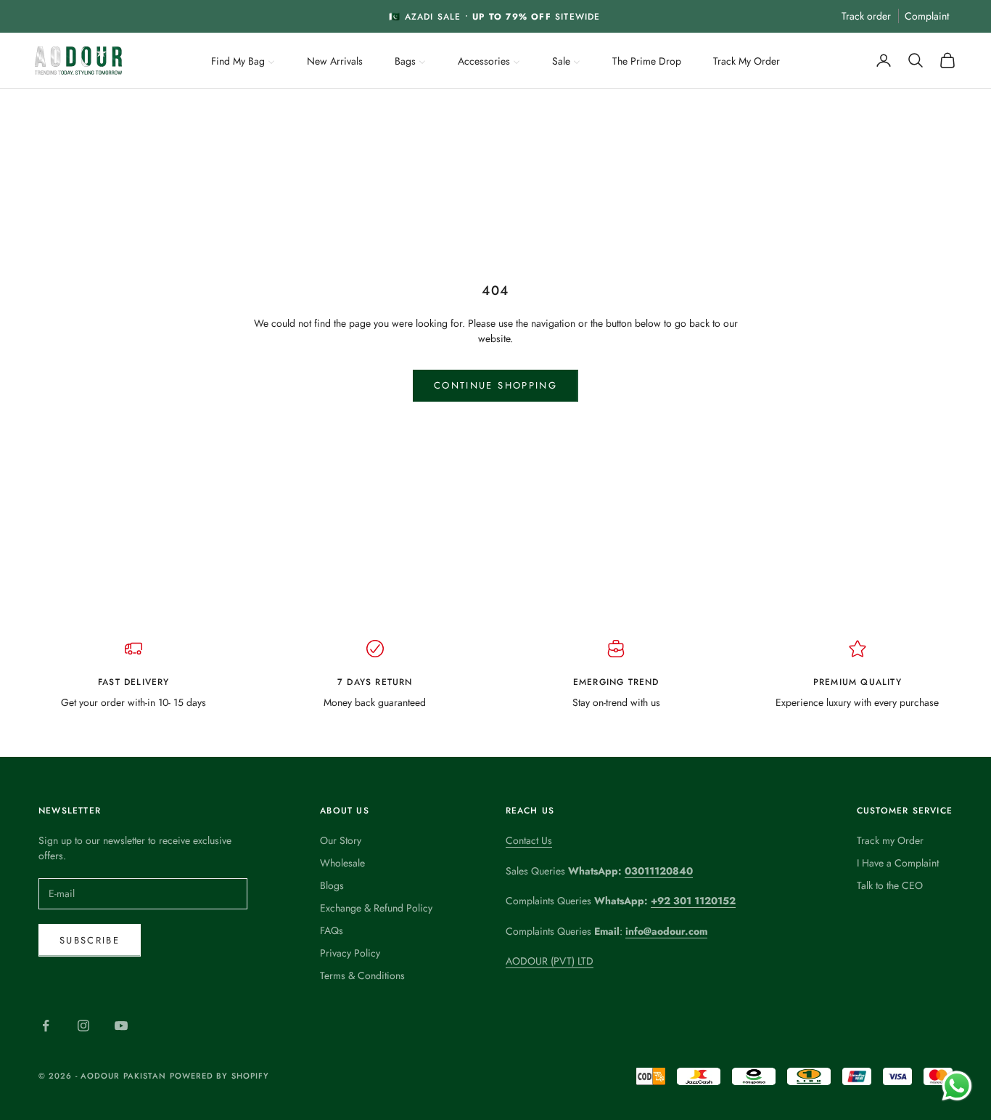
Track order (866, 16)
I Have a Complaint (898, 863)
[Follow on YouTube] (121, 1025)
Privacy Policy (350, 953)
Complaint (927, 16)
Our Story (340, 840)
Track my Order (890, 840)
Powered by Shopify (220, 1076)
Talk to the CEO (890, 885)
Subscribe (89, 940)
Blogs (332, 885)
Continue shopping (495, 385)
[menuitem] (243, 59)
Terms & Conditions (362, 975)
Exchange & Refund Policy (376, 908)
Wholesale (342, 863)
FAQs (331, 930)
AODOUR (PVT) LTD (549, 961)
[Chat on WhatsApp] (956, 1085)
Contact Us (529, 840)
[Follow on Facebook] (45, 1025)
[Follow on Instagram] (83, 1025)
